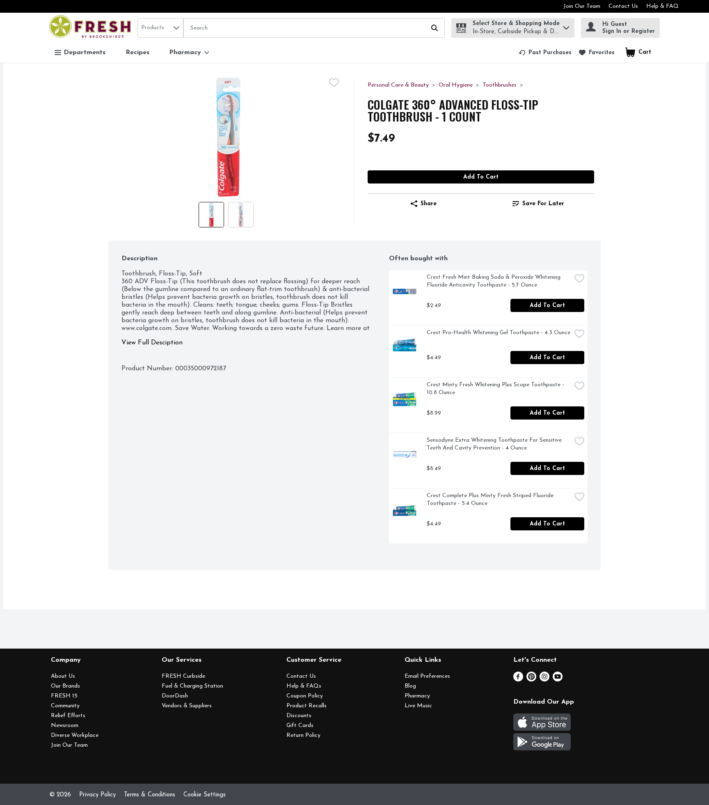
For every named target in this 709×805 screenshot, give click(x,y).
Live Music (418, 706)
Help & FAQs (303, 686)
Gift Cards (299, 725)
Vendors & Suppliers (187, 706)
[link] (545, 53)
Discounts (298, 716)
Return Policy (303, 735)
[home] (91, 27)
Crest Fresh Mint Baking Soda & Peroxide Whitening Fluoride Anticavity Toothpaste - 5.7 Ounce (494, 281)
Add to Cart (481, 177)
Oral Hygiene (456, 85)
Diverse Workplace (74, 735)
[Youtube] (558, 680)
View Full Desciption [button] (152, 342)
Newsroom (64, 725)
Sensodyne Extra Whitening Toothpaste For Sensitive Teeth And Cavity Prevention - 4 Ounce (495, 444)
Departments (84, 52)
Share (429, 204)
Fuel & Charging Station (192, 686)
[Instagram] (544, 680)
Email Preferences (427, 676)
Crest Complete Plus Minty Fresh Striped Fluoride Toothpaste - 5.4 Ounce (491, 500)
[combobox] (160, 28)
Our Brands (65, 686)
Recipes (137, 52)
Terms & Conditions (149, 795)
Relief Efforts (68, 716)
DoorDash (175, 696)
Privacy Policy (97, 795)
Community (65, 706)
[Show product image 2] (241, 214)
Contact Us (623, 6)
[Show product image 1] (211, 214)
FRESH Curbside (183, 676)
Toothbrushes (500, 85)
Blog (410, 686)
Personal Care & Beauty (398, 85)
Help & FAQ (662, 6)
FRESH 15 (64, 696)
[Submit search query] (434, 27)
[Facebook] (518, 680)
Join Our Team (581, 6)
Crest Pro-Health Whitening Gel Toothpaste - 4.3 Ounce (498, 333)
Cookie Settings (204, 795)
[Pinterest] (531, 680)
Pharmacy (417, 696)
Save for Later (543, 204)
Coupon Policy (304, 696)
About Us (63, 676)
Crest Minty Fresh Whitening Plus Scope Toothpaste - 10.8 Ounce (496, 389)
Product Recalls (306, 706)
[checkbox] (334, 82)
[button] (566, 26)
